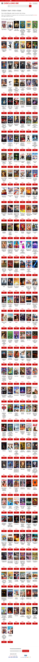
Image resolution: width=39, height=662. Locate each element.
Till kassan (35, 3)
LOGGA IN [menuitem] (2, 0)
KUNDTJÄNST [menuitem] (7, 0)
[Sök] (30, 6)
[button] (2, 3)
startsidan (35, 15)
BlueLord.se (11, 655)
